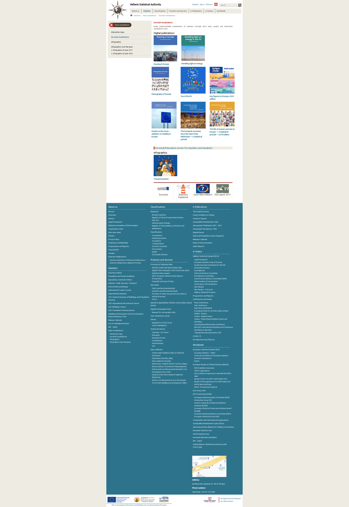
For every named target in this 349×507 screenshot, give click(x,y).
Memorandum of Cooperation (206, 281)
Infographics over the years (122, 47)
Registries (155, 211)
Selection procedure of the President (123, 225)
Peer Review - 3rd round (203, 289)
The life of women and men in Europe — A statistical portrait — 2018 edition (222, 132)
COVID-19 (197, 336)
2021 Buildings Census (117, 307)
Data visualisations (149, 15)
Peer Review (199, 287)
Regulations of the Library (162, 323)
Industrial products (159, 238)
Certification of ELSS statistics (205, 284)
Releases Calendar (200, 239)
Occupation (156, 241)
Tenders (111, 253)
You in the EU (186, 96)
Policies (111, 236)
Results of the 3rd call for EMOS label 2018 (210, 379)
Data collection (157, 349)
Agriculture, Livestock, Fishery (120, 280)
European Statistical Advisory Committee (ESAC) (212, 414)
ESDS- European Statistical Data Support (167, 276)
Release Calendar (115, 320)
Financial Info (113, 250)
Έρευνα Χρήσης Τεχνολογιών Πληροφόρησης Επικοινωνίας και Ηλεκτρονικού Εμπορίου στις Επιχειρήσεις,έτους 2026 (169, 369)
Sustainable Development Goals (205, 222)
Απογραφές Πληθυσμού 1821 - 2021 (207, 225)
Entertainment (157, 343)
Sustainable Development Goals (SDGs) (208, 423)
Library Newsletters (159, 325)
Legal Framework (115, 222)
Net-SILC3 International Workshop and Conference (213, 327)
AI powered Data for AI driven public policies (211, 311)
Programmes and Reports (118, 246)
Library (153, 319)
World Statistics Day (201, 434)
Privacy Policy (113, 239)
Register (195, 4)
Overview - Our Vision (160, 332)
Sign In (202, 4)
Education (156, 335)
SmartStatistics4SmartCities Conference (209, 324)
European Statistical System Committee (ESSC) (212, 397)
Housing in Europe (161, 64)
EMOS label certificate (202, 384)
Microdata (155, 285)
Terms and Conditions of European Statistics (211, 355)
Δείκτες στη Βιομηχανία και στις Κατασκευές (169, 380)
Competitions (157, 340)
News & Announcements (202, 243)
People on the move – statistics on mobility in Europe (161, 134)
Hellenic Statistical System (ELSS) (206, 256)
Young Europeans (161, 179)
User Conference (200, 305)
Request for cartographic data (163, 312)
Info (153, 346)
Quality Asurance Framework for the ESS (209, 265)
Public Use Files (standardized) (163, 288)
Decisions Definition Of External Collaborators (127, 260)
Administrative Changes (161, 223)
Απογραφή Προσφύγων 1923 (205, 229)
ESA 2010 (155, 220)
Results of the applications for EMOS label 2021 (212, 381)
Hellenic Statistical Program (204, 292)
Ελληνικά (209, 4)
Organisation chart (115, 229)
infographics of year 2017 (123, 50)
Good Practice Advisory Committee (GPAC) (210, 279)
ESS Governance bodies (202, 394)
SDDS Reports (198, 246)
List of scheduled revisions (118, 323)
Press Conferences (201, 303)
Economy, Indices (115, 273)
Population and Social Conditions (121, 276)
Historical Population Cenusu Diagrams (208, 236)
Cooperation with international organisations (211, 420)
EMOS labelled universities (204, 368)
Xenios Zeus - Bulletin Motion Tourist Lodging (169, 364)
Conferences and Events (202, 299)
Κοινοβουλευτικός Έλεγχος (204, 339)
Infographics (116, 42)
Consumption (157, 235)
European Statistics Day (202, 430)
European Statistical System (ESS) (206, 349)
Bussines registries (159, 215)
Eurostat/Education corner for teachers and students (183, 148)
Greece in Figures (200, 218)
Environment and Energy (118, 287)
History (111, 218)
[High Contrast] (215, 4)
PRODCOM (156, 377)
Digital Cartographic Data (161, 309)
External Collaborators (117, 257)
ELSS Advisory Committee (204, 276)
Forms (154, 299)
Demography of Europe (161, 94)
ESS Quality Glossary (159, 254)
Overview (112, 215)
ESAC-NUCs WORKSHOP (203, 308)
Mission (111, 211)
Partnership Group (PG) (203, 400)
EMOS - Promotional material (205, 387)
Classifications (156, 232)
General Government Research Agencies (167, 375)
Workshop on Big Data (203, 330)
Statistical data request (161, 273)
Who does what (114, 232)
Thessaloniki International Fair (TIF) (207, 333)
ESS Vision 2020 (199, 390)
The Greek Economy (201, 211)
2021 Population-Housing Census (121, 310)
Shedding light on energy (192, 63)
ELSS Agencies (199, 270)
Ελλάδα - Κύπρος (200, 313)
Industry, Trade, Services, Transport (122, 283)
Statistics (137, 15)
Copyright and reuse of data (163, 281)
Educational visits (158, 338)
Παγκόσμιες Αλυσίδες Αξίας (162, 358)
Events (196, 361)
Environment (157, 249)
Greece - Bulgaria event (203, 316)
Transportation (158, 243)
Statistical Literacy (158, 329)
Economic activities (159, 246)
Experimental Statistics (117, 294)
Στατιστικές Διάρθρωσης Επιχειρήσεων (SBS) (169, 383)
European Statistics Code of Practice (208, 262)
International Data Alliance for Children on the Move (213, 427)
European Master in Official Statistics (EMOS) (211, 364)
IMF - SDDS (112, 327)
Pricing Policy (157, 279)
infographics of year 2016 (123, 53)
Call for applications (202, 371)
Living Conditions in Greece (203, 215)
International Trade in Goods (119, 290)
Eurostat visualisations (167, 15)
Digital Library (198, 232)
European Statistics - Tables (204, 353)
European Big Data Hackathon (205, 437)
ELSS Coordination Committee (205, 273)
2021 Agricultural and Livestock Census (123, 303)
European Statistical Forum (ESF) (206, 416)
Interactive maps (117, 32)
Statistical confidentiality (118, 243)
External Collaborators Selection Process (125, 263)
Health (154, 252)
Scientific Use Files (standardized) (164, 291)
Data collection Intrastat (161, 361)
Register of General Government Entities (167, 217)
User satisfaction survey (160, 316)
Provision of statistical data (161, 264)
